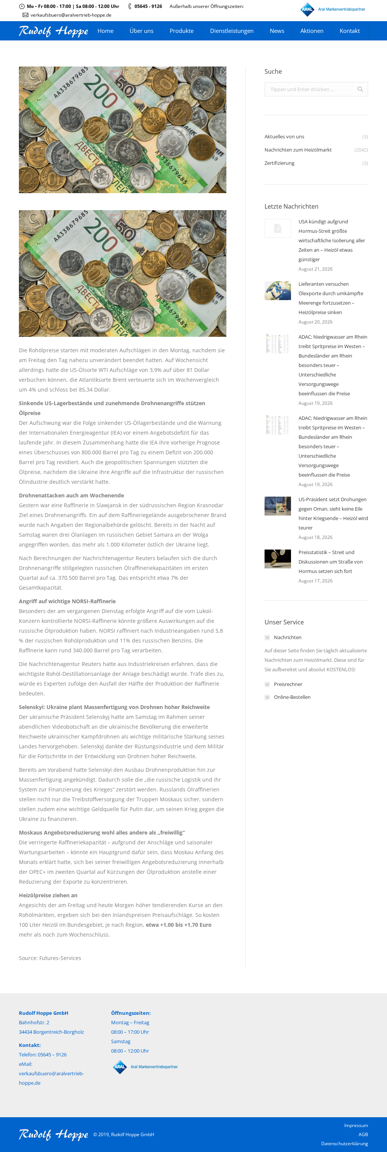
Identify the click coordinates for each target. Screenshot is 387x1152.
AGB (363, 1134)
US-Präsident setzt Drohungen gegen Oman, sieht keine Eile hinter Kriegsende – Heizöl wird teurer (333, 513)
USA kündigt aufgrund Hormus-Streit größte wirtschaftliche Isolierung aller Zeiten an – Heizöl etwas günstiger (332, 240)
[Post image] (278, 228)
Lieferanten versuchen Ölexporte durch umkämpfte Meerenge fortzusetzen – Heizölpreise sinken (331, 298)
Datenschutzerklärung (344, 1143)
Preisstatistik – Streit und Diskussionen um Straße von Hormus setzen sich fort (331, 561)
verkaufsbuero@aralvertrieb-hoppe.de (71, 15)
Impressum (356, 1125)
